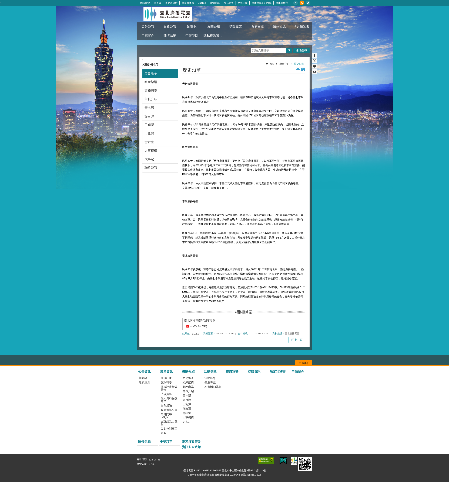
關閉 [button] (305, 363)
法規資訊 (166, 394)
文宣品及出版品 (169, 423)
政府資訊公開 (169, 409)
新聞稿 (143, 378)
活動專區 (210, 371)
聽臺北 (191, 27)
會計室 (149, 142)
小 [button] (295, 3)
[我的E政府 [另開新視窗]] (283, 461)
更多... (164, 433)
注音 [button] (303, 69)
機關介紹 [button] (213, 27)
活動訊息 (210, 378)
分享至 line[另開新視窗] (314, 66)
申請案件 (148, 35)
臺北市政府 (171, 2)
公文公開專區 (169, 428)
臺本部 (149, 107)
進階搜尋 (301, 50)
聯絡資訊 (279, 27)
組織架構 (151, 82)
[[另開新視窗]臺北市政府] (294, 461)
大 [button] (308, 3)
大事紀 (149, 159)
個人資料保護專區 (169, 400)
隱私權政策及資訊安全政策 (213, 35)
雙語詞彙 (242, 2)
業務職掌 (151, 90)
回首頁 (157, 2)
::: (1, 1)
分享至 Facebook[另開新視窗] (314, 55)
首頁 (272, 63)
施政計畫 (166, 378)
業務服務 (166, 405)
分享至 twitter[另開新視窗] (314, 60)
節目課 (149, 116)
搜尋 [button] (289, 50)
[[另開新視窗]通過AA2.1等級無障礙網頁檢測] (266, 460)
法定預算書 (301, 27)
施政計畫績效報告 (169, 388)
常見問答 (229, 2)
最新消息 (144, 382)
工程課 (149, 125)
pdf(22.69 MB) (198, 326)
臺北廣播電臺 (167, 14)
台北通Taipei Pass (262, 2)
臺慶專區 (210, 382)
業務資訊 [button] (169, 27)
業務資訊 (166, 371)
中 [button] (302, 3)
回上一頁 (297, 339)
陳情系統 (215, 2)
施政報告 (166, 382)
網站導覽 (145, 2)
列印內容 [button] (298, 69)
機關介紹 (284, 63)
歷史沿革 (151, 73)
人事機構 (151, 150)
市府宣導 (257, 27)
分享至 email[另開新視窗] (314, 71)
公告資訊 (144, 371)
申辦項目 (191, 35)
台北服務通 (282, 2)
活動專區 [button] (235, 27)
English (202, 2)
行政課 (149, 133)
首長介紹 (151, 99)
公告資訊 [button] (148, 27)
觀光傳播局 (188, 2)
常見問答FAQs (166, 416)
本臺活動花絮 (213, 386)
